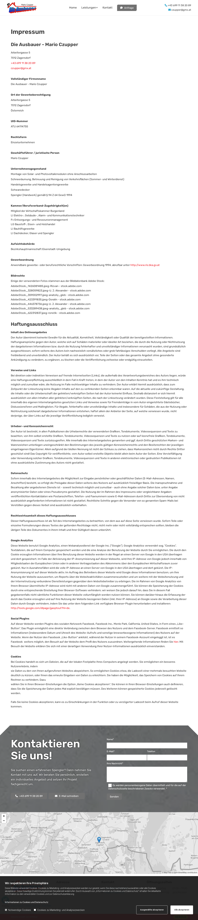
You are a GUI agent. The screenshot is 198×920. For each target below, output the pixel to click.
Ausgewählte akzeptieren (152, 910)
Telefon (151, 751)
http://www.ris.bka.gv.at (145, 265)
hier (176, 641)
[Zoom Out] (4, 820)
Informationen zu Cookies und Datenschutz (26, 902)
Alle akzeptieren (181, 910)
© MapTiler (166, 872)
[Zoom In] (4, 816)
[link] (87, 7)
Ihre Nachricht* (115, 763)
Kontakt (107, 7)
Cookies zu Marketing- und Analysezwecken (61, 910)
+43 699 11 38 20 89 (179, 5)
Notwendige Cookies (19, 910)
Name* (110, 739)
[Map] (99, 843)
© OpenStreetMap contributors (184, 872)
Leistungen (88, 7)
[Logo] (28, 7)
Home (73, 7)
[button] (127, 8)
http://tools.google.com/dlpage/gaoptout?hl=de (40, 608)
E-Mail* (111, 751)
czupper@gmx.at (181, 9)
